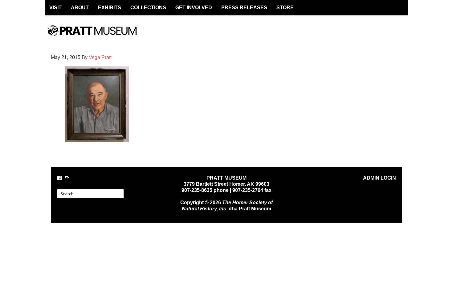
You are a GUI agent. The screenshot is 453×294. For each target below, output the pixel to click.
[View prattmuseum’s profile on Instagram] (66, 178)
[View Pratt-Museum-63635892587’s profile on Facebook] (59, 178)
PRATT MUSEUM (98, 36)
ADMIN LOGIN (379, 178)
